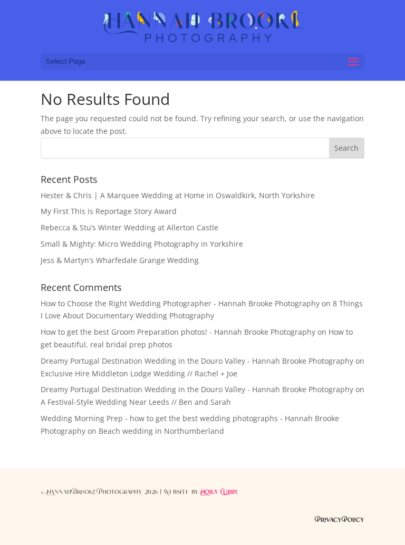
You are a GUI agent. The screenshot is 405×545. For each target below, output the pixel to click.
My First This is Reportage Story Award (109, 211)
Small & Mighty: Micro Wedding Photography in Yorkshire (142, 244)
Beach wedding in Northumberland (161, 431)
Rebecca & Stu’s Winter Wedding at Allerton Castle (129, 227)
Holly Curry (219, 492)
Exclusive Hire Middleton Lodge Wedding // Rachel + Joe (139, 373)
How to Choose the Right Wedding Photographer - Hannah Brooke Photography (180, 303)
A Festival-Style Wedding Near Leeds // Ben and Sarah (136, 402)
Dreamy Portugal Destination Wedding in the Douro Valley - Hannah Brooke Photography (197, 361)
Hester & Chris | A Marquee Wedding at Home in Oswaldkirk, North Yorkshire (178, 195)
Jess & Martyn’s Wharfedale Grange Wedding (120, 260)
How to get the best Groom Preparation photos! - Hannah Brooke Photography (178, 332)
